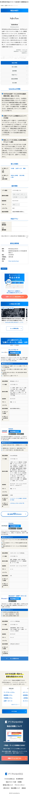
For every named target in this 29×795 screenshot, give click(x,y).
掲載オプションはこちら (14, 758)
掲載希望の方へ (25, 2)
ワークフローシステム (9, 692)
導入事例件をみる (14, 513)
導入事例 (14, 83)
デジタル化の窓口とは (9, 779)
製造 (24, 168)
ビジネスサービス (14, 498)
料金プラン (14, 75)
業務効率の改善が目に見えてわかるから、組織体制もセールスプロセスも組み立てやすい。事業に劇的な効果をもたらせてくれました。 (13, 319)
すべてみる (14, 711)
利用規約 (20, 782)
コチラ (24, 58)
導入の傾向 (14, 67)
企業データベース (8, 5)
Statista (11, 523)
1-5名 (12, 177)
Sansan (11, 429)
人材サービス (18, 168)
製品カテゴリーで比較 (12, 2)
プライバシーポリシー (20, 785)
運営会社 (24, 788)
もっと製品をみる (14, 658)
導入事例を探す (3, 2)
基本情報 (14, 71)
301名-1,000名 (14, 175)
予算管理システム (8, 698)
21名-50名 (21, 175)
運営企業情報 (14, 79)
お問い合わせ (6, 788)
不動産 (12, 500)
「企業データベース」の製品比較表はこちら (14, 296)
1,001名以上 (12, 503)
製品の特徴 (14, 63)
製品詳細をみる (14, 352)
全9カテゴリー (15, 704)
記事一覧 (20, 2)
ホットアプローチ (13, 350)
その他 (12, 168)
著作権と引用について (8, 785)
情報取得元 (24, 53)
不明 (23, 503)
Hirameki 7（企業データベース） (18, 596)
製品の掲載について (15, 788)
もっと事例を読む (14, 328)
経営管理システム (8, 695)
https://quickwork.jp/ (13, 261)
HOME (2, 5)
